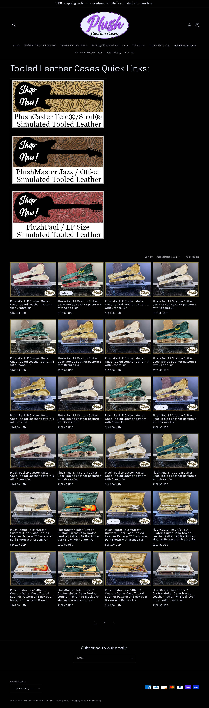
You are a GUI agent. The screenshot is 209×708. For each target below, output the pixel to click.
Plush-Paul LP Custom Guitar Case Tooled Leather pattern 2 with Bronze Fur (127, 305)
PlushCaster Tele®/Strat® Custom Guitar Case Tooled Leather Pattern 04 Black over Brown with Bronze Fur (126, 595)
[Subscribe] (131, 658)
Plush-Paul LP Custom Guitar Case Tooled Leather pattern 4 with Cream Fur (79, 419)
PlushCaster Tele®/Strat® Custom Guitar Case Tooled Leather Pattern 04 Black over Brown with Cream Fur (174, 595)
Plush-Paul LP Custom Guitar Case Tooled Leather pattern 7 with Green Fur (174, 476)
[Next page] (114, 622)
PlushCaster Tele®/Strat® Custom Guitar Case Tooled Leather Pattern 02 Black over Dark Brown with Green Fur (79, 535)
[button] (14, 25)
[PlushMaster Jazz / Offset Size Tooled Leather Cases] (58, 186)
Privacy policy (63, 700)
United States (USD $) (25, 688)
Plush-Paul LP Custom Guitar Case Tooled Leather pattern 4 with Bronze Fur (32, 419)
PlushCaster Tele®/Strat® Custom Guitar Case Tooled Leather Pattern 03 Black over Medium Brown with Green (79, 595)
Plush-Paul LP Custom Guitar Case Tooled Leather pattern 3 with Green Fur (174, 362)
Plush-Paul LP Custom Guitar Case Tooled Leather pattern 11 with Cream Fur (32, 305)
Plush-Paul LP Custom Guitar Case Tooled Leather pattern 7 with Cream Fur (127, 476)
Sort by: (149, 256)
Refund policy (95, 700)
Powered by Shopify (44, 700)
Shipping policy (79, 700)
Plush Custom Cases (27, 700)
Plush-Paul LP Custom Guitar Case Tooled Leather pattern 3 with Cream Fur (127, 362)
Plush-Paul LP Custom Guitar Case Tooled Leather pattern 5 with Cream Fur (32, 476)
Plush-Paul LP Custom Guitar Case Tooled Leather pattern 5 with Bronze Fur (174, 419)
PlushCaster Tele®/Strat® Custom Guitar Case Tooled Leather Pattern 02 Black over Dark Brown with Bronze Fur (126, 535)
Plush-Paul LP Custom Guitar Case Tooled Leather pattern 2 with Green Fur (32, 362)
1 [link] (95, 622)
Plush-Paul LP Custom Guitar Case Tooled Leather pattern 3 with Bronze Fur (79, 362)
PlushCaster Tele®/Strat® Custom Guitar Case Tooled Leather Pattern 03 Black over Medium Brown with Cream (31, 595)
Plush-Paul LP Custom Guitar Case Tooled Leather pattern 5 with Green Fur (79, 476)
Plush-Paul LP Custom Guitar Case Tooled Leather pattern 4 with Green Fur (127, 419)
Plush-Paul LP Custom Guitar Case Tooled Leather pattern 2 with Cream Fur (174, 305)
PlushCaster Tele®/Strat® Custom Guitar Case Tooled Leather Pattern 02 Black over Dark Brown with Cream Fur (31, 535)
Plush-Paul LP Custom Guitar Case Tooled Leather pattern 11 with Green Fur (80, 305)
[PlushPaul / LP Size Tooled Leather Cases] (58, 242)
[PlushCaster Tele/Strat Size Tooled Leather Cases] (58, 131)
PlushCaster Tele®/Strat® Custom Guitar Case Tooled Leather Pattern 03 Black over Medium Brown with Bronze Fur (174, 534)
